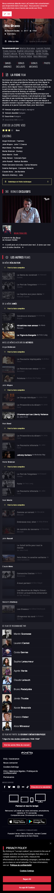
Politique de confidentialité (21, 865)
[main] (27, 866)
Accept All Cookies (27, 887)
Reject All (27, 879)
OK (8, 14)
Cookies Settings (27, 870)
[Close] (50, 843)
